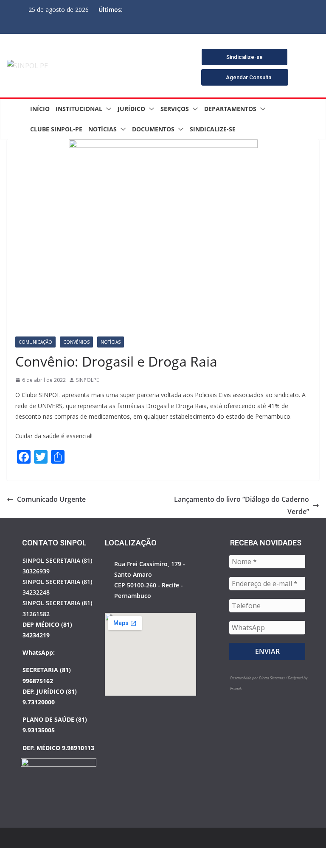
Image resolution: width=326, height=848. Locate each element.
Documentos (153, 129)
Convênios (76, 342)
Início (40, 109)
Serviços (174, 109)
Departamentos (230, 109)
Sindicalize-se (213, 129)
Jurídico (131, 109)
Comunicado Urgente (51, 499)
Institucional (79, 109)
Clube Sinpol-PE (56, 129)
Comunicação (35, 342)
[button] (107, 109)
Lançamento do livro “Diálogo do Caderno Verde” (241, 505)
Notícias (102, 129)
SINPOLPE (87, 380)
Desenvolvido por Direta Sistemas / (259, 678)
